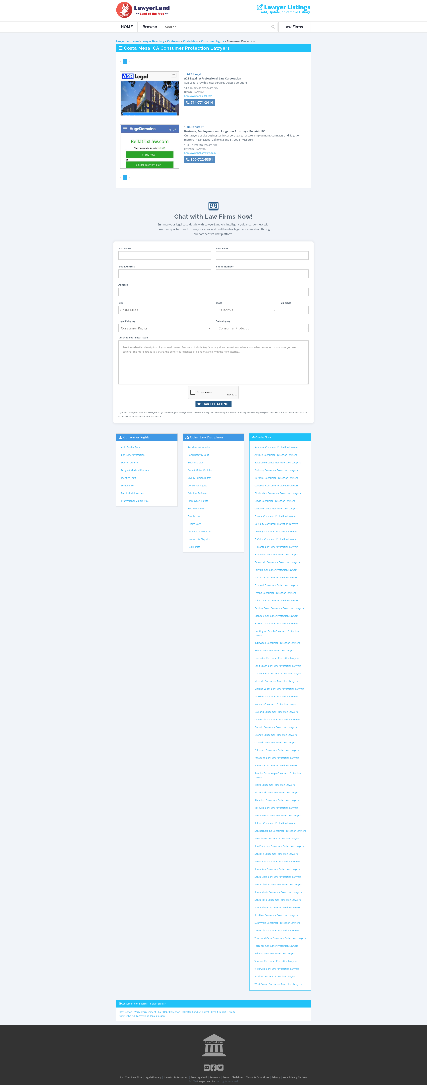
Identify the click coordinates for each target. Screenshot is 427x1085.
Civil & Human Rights (199, 477)
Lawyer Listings (286, 7)
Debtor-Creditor (130, 462)
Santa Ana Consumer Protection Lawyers (277, 869)
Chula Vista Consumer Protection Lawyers (278, 493)
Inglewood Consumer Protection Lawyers (277, 642)
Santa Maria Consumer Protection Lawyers (278, 892)
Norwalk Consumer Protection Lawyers (276, 704)
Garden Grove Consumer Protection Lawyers (279, 608)
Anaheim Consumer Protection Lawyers (276, 447)
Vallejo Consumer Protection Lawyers (275, 953)
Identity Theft (128, 477)
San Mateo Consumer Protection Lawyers (277, 861)
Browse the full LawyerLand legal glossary (142, 1016)
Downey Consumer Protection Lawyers (276, 531)
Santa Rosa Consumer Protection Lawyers (278, 899)
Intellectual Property (199, 531)
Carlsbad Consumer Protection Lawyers (276, 485)
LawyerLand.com (127, 41)
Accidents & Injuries (199, 447)
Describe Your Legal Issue (133, 337)
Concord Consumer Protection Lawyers (276, 508)
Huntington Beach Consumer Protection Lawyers (277, 633)
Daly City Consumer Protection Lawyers (276, 523)
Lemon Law (127, 485)
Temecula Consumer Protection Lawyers (277, 930)
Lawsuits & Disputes (199, 539)
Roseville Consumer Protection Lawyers (276, 807)
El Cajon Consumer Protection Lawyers (276, 539)
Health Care (194, 523)
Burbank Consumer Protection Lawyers (276, 477)
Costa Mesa (190, 41)
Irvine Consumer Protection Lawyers (275, 650)
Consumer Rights (212, 41)
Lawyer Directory (153, 41)
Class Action (125, 1012)
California (173, 41)
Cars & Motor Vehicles (200, 470)
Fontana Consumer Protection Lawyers (276, 577)
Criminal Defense (197, 493)
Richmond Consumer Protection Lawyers (277, 792)
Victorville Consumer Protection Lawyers (277, 968)
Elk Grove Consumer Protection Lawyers (277, 554)
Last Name (222, 248)
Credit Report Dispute (223, 1012)
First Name (124, 248)
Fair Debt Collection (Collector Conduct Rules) (183, 1012)
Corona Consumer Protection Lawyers (275, 516)
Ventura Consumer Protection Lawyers (276, 961)
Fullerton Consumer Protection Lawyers (276, 600)
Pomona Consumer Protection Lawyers (276, 765)
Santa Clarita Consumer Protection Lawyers (279, 884)
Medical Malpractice (132, 493)
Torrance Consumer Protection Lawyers (276, 945)
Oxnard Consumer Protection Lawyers (276, 742)
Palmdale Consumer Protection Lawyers (277, 750)
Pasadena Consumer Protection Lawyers (277, 757)
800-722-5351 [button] (201, 159)
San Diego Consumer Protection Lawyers (277, 838)
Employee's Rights (198, 500)
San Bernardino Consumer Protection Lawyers (280, 830)
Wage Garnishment (145, 1012)
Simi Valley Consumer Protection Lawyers (277, 907)
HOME (127, 26)
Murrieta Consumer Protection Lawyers (276, 696)
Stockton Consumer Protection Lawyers (276, 915)
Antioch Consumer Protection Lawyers (276, 454)
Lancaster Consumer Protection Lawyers (277, 658)
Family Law (194, 516)
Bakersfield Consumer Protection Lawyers (278, 462)
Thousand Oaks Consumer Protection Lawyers (280, 938)
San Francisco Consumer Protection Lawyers (279, 846)
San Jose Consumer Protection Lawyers (276, 853)
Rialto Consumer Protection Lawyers (275, 784)
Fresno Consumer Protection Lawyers (275, 592)
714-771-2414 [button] (201, 102)
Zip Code (286, 302)
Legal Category (126, 321)
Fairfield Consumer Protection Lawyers (276, 569)
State (219, 302)
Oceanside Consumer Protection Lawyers (277, 719)
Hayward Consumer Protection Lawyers (276, 623)
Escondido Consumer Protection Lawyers (277, 562)
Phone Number (225, 266)
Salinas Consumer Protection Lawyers (275, 823)
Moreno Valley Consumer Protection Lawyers (279, 688)
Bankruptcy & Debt (198, 454)
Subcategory (223, 321)
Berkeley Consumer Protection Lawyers (276, 470)
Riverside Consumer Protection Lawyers (277, 800)
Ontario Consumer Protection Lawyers (276, 727)
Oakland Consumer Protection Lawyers (276, 711)
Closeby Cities (263, 437)
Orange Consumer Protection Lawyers (276, 734)
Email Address (126, 266)
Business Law (195, 462)
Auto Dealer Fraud (131, 447)
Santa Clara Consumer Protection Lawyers (278, 876)
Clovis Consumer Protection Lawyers (275, 500)
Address (123, 284)
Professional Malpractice (135, 500)
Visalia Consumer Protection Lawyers (275, 976)
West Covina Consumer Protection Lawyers (278, 984)
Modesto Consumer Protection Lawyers (276, 681)
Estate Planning (196, 508)
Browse (149, 26)
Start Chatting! (215, 404)
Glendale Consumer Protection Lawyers (276, 615)
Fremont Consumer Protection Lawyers (276, 585)
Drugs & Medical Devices (135, 470)
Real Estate (194, 546)
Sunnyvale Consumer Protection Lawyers (277, 922)
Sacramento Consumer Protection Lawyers (278, 815)
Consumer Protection (133, 454)
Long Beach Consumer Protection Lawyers (278, 665)
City (120, 302)
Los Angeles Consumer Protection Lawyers (278, 673)
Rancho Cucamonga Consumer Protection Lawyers (278, 775)
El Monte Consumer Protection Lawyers (276, 546)
